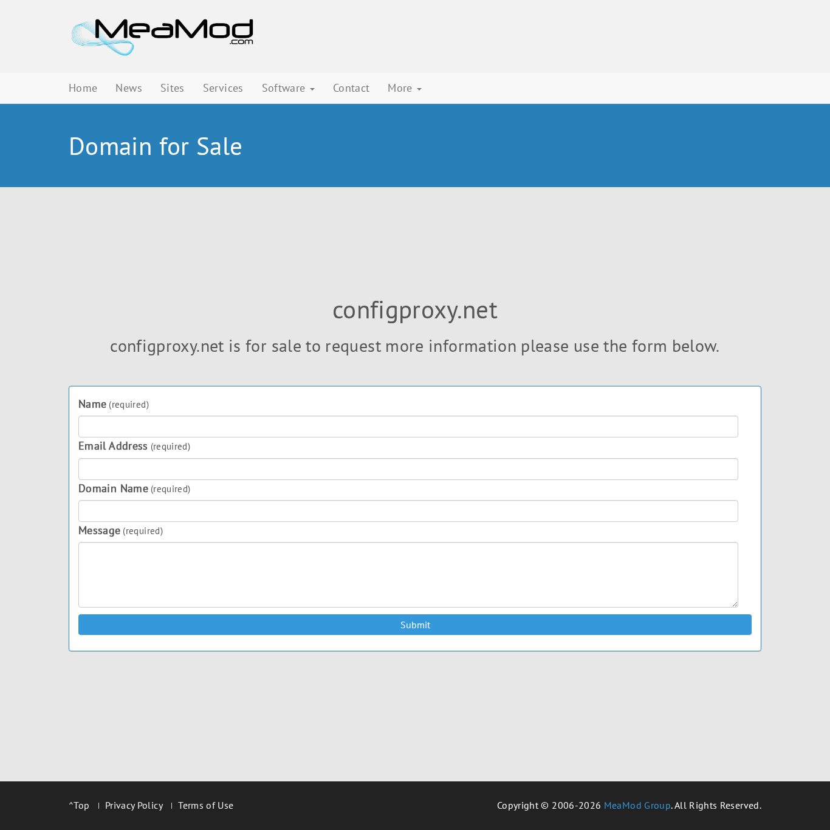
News (128, 88)
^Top (79, 805)
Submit (415, 625)
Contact (351, 88)
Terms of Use (205, 805)
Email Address (134, 446)
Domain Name (134, 488)
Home (83, 88)
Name (113, 404)
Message (120, 530)
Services (223, 88)
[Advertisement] (415, 249)
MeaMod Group (637, 805)
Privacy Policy (134, 805)
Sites (172, 88)
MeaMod (163, 36)
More (402, 88)
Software (285, 88)
